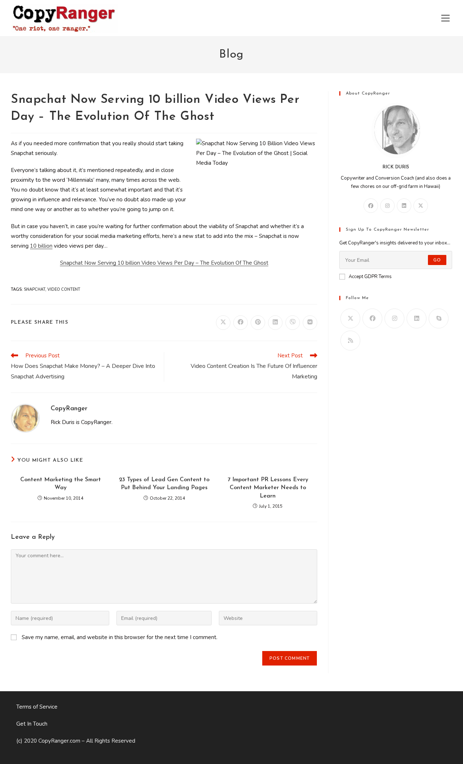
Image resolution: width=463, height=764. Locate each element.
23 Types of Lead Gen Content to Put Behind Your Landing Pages (164, 484)
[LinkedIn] (404, 205)
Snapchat (34, 289)
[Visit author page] (25, 417)
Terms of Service (37, 706)
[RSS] (350, 340)
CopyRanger (69, 409)
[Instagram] (387, 205)
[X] (420, 205)
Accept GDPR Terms (370, 276)
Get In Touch (31, 723)
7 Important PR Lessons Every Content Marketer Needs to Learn (268, 488)
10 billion (41, 245)
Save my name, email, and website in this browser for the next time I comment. (119, 637)
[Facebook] (371, 205)
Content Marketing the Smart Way (60, 484)
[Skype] (439, 318)
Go (437, 260)
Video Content (63, 289)
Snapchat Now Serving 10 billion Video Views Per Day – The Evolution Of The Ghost (164, 262)
